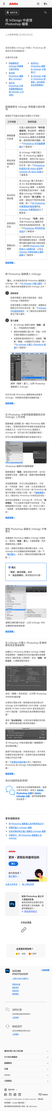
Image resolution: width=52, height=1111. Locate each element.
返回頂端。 (10, 262)
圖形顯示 (11, 554)
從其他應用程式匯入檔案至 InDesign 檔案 (27, 831)
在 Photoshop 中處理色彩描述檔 (32, 204)
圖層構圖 (39, 492)
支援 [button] (6, 1069)
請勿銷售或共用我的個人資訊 (14, 1106)
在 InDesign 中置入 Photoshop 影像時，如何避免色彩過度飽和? (38, 80)
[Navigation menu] (4, 3)
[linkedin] (19, 1094)
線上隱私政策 (28, 884)
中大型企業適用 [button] (10, 1057)
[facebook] (5, 1094)
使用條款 (7, 1103)
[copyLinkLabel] (24, 931)
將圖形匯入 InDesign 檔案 (20, 827)
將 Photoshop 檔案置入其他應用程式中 (26, 823)
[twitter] (15, 1094)
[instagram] (10, 1094)
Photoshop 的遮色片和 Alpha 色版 (32, 167)
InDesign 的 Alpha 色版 (30, 171)
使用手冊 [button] (13, 12)
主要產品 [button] (8, 1081)
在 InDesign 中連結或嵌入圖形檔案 (31, 251)
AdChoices (33, 1106)
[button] (38, 4)
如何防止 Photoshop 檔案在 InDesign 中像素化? (38, 68)
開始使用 (15, 987)
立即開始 (15, 1034)
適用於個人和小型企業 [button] (13, 1051)
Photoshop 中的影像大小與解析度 (31, 247)
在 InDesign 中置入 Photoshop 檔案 (30, 346)
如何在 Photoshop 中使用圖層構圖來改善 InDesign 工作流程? (16, 88)
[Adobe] (13, 3)
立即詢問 (15, 1017)
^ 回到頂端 (45, 970)
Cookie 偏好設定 (18, 1103)
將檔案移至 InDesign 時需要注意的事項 (16, 66)
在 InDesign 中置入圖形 (31, 283)
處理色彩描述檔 (18, 761)
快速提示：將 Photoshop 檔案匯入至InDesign (25, 837)
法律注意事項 (11, 884)
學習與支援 (16, 984)
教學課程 (15, 994)
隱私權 (40, 1099)
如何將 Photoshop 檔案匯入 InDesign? (16, 75)
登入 (45, 4)
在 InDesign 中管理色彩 (30, 208)
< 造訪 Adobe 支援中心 (20, 978)
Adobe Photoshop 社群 (30, 791)
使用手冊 (15, 991)
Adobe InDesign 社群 (28, 795)
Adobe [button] (7, 1075)
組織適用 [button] (8, 1063)
